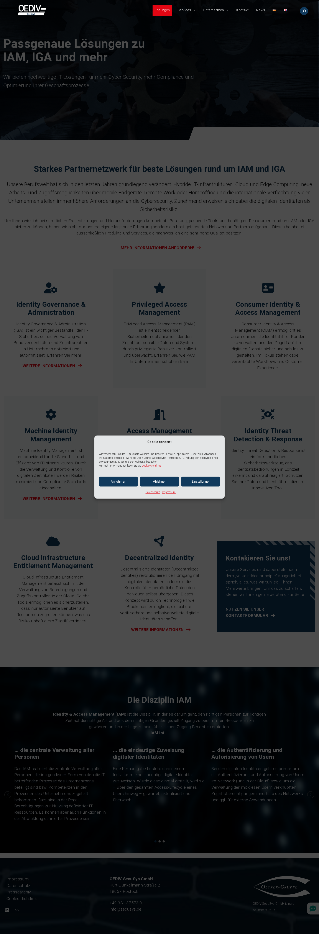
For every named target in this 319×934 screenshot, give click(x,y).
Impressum (169, 492)
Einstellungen (200, 481)
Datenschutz (153, 492)
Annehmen (118, 481)
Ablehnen (159, 481)
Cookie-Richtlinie (151, 465)
